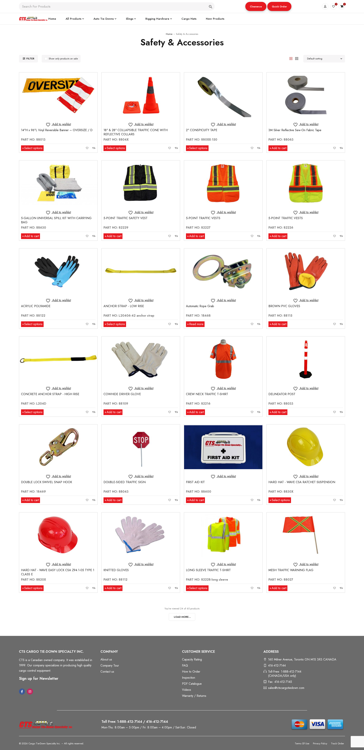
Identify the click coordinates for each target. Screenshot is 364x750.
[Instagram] (30, 691)
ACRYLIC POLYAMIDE (35, 306)
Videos (186, 690)
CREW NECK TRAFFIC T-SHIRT (207, 394)
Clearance (256, 6)
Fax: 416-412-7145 (280, 682)
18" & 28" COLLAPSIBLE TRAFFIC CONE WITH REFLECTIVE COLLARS (136, 132)
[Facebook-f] (22, 691)
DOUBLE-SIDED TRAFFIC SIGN (125, 482)
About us (106, 659)
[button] (255, 6)
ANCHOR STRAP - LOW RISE (124, 306)
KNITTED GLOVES (116, 570)
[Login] (325, 6)
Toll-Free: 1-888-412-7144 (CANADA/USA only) (284, 673)
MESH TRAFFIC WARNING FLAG (290, 570)
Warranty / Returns (194, 696)
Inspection (188, 677)
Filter (30, 58)
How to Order (191, 671)
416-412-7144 (277, 665)
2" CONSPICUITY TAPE (201, 130)
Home (169, 34)
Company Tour (109, 665)
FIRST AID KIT (195, 482)
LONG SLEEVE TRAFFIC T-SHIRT (208, 570)
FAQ (185, 665)
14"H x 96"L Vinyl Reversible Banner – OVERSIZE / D (57, 130)
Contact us (107, 671)
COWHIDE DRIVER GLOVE (122, 394)
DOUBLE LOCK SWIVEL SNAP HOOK (46, 482)
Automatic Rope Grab (200, 306)
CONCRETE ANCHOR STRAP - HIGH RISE (50, 394)
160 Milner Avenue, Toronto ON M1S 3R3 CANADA (302, 659)
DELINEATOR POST (281, 394)
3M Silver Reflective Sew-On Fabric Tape (294, 130)
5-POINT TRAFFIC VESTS (203, 218)
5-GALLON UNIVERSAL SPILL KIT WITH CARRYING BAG (56, 220)
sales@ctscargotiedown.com (286, 688)
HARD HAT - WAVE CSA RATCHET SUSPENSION (301, 482)
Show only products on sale (63, 58)
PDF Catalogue (192, 683)
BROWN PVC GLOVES (284, 306)
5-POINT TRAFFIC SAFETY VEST (125, 218)
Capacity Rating (192, 659)
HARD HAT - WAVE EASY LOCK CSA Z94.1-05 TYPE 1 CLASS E (57, 572)
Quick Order (279, 6)
